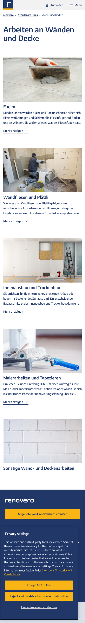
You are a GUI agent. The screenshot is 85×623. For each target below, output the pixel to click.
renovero (8, 14)
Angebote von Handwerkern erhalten (42, 514)
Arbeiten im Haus (28, 14)
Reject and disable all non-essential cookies (39, 596)
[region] (39, 574)
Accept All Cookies (39, 585)
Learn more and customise (39, 607)
